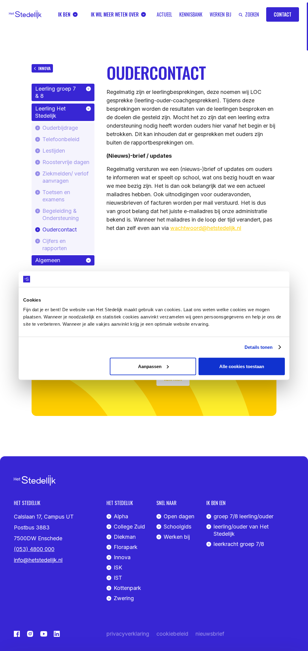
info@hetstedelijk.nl (38, 560)
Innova (44, 68)
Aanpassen (150, 366)
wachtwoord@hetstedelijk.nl (205, 228)
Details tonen (259, 347)
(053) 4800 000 (34, 549)
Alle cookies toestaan (241, 366)
